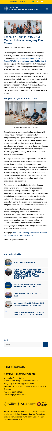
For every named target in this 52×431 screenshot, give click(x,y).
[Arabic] (33, 2)
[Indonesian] (42, 2)
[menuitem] (13, 1)
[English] (37, 2)
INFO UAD (13, 2)
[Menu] (47, 8)
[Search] (41, 8)
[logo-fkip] (21, 8)
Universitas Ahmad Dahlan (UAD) (32, 61)
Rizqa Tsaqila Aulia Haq (24, 47)
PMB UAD (23, 2)
